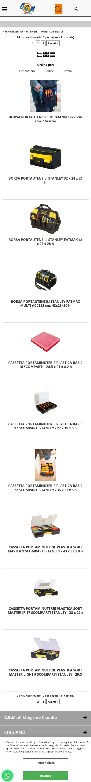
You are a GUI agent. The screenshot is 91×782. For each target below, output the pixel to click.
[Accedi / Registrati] (80, 9)
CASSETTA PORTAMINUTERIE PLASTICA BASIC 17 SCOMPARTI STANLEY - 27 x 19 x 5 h (45, 426)
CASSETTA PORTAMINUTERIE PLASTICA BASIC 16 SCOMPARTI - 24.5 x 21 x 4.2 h (45, 364)
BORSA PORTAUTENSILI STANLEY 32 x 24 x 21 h (45, 180)
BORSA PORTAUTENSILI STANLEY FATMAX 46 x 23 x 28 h (45, 241)
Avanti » (53, 43)
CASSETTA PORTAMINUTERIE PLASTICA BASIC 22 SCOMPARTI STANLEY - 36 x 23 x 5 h (45, 487)
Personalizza (45, 763)
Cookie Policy (63, 751)
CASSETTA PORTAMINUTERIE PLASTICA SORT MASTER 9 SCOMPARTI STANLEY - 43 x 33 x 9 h (45, 549)
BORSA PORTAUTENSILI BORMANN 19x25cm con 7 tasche (45, 119)
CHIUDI (87, 741)
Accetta (45, 776)
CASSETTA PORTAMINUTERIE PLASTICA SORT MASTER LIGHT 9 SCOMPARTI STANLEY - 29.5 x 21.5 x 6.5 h (45, 674)
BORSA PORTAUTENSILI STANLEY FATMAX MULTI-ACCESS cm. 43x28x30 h (45, 303)
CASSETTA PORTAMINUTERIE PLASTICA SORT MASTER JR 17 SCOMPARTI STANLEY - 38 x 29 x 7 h (45, 612)
